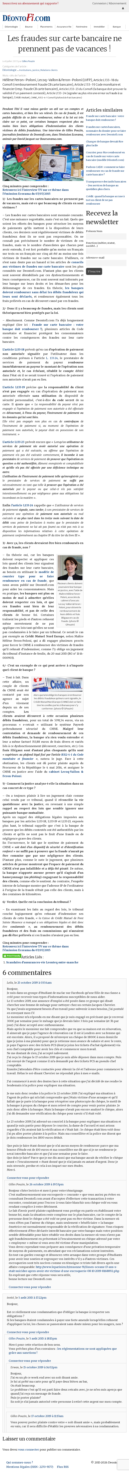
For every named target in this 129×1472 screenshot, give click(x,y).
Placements (46, 26)
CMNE (34, 97)
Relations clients (49, 70)
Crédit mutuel (21, 97)
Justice (35, 70)
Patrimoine (81, 26)
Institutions (25, 70)
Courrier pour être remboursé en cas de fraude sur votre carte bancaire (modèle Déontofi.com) (105, 156)
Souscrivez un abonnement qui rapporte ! (30, 3)
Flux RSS (63, 1466)
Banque (117, 26)
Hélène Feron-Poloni (19, 80)
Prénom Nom (94, 231)
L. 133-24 (52, 358)
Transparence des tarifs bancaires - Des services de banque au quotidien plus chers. (106, 185)
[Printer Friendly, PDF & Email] (12, 955)
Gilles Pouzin (28, 61)
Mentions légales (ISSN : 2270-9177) (29, 1466)
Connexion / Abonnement (109, 3)
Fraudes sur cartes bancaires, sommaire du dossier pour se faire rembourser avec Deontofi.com (106, 130)
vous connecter (28, 1449)
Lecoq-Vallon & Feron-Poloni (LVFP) (64, 80)
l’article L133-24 (22, 505)
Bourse (29, 26)
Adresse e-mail (95, 257)
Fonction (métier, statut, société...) (100, 244)
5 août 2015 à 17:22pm (32, 1297)
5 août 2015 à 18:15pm (43, 1338)
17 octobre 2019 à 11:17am (47, 1416)
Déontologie (11, 26)
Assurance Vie (64, 26)
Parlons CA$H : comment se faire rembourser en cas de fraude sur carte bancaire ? (105, 171)
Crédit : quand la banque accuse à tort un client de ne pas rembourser (105, 200)
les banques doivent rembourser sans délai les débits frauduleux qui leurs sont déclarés (43, 292)
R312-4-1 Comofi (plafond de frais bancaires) (60, 97)
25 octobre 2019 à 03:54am (34, 982)
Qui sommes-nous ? (19, 1462)
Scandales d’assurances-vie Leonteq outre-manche (42, 962)
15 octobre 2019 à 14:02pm (40, 1367)
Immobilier (99, 26)
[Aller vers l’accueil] (26, 17)
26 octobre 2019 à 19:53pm (46, 1184)
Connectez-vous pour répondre (28, 1177)
